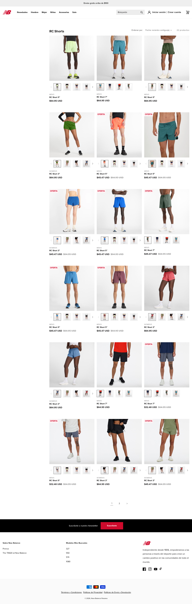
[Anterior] (51, 87)
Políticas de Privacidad (92, 592)
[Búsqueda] (141, 12)
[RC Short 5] (67, 87)
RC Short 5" (54, 97)
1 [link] (111, 503)
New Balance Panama (99, 598)
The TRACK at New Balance (15, 553)
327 (67, 548)
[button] (22, 12)
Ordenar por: (137, 30)
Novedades (22, 12)
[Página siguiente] (127, 503)
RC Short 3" (54, 174)
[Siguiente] (93, 87)
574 (67, 557)
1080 (68, 561)
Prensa (6, 548)
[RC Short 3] (67, 163)
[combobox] (130, 12)
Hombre (34, 12)
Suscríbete (112, 525)
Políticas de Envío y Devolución (117, 592)
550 (68, 553)
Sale (74, 12)
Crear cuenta (174, 12)
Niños (53, 12)
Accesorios (64, 12)
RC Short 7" (102, 97)
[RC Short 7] (109, 86)
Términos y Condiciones (71, 592)
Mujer (44, 12)
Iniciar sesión (159, 12)
